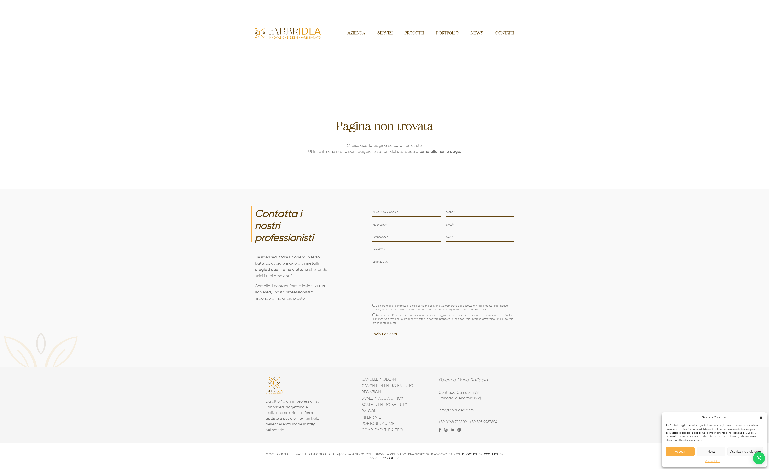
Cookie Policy (712, 461)
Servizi (385, 33)
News (477, 33)
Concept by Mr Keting (384, 458)
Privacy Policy (472, 454)
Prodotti (414, 33)
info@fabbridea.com (456, 410)
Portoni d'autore (379, 424)
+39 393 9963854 (483, 422)
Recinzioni (372, 392)
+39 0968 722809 (453, 422)
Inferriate (371, 417)
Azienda (356, 33)
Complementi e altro (382, 430)
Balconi (369, 411)
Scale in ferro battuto (384, 405)
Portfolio (447, 33)
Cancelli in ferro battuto (384, 386)
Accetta (680, 451)
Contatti (504, 33)
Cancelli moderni (379, 379)
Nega (711, 451)
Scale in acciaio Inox (382, 398)
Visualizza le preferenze (745, 451)
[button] (761, 418)
